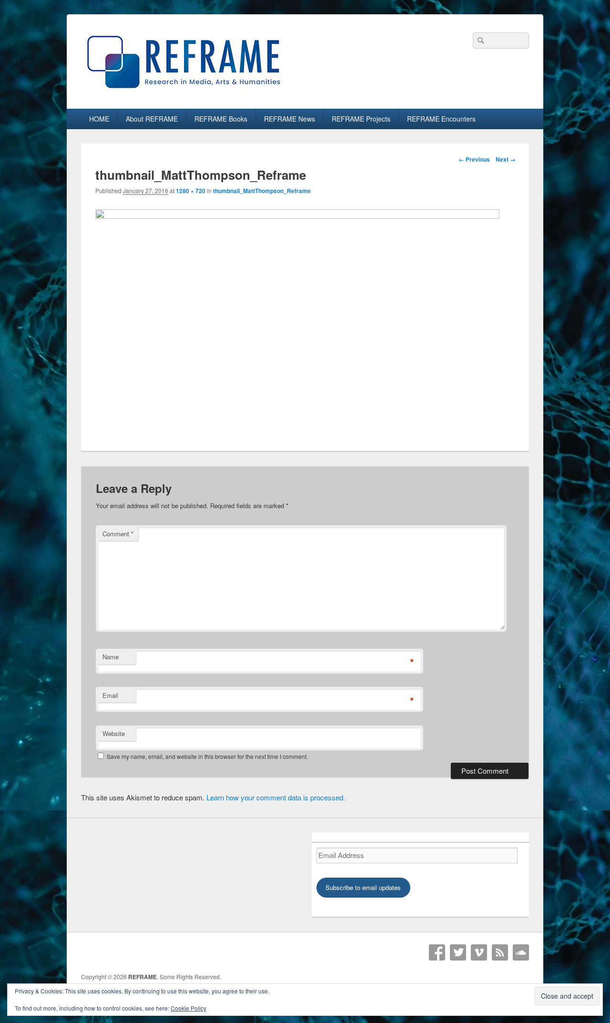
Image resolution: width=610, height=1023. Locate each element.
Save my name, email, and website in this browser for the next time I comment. (207, 756)
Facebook (437, 952)
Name (110, 656)
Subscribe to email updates (363, 887)
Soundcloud (521, 952)
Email (110, 695)
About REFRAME (152, 118)
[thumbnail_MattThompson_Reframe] (297, 216)
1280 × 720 (190, 190)
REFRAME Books (220, 118)
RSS (500, 952)
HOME (99, 118)
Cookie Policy (188, 1008)
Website (113, 733)
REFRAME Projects (361, 118)
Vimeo (479, 952)
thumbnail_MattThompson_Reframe (262, 190)
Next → (506, 159)
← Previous (474, 159)
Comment (117, 533)
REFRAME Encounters (441, 118)
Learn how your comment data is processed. (275, 797)
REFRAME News (289, 118)
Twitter (458, 952)
